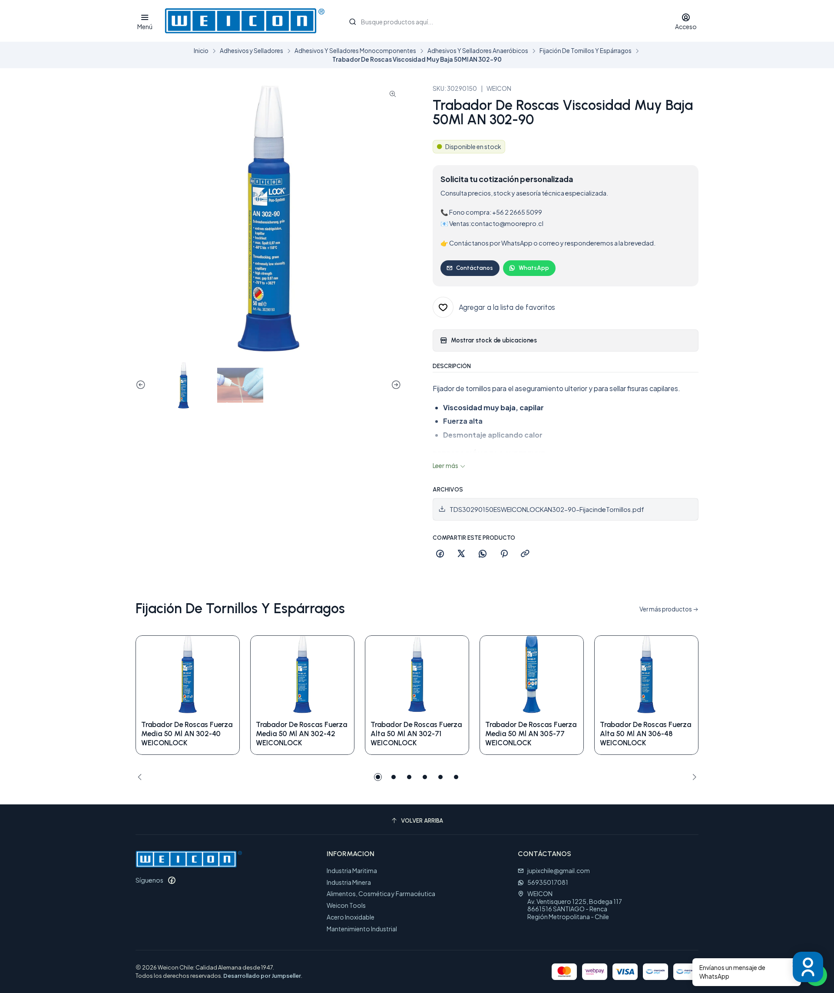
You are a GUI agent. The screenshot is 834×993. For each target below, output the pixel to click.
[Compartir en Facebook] (440, 554)
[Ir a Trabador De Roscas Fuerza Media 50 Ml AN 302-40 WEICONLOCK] (187, 675)
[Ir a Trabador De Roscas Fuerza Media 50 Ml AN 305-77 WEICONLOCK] (531, 675)
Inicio (201, 51)
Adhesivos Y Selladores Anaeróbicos (477, 51)
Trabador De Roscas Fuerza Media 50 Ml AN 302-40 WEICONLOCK (186, 733)
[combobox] (502, 21)
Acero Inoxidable (350, 917)
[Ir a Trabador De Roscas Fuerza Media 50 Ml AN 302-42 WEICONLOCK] (302, 675)
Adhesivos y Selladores (251, 51)
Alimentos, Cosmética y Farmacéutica (381, 893)
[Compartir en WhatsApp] (482, 554)
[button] (378, 777)
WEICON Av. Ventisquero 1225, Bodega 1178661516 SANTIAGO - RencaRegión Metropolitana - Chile (574, 905)
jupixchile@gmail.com (558, 870)
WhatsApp (534, 267)
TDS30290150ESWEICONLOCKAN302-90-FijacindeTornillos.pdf (547, 509)
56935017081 (547, 882)
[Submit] (352, 21)
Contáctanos (474, 267)
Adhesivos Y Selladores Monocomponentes (355, 51)
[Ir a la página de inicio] (244, 21)
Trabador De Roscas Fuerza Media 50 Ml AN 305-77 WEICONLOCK (530, 733)
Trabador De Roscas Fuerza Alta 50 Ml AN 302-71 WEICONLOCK (416, 733)
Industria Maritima (352, 870)
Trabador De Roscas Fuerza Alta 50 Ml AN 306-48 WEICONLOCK (645, 733)
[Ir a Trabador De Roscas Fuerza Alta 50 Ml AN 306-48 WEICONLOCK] (646, 675)
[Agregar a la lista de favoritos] (223, 674)
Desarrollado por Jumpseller (262, 975)
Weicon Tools (346, 905)
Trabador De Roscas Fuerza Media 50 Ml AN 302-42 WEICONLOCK (301, 733)
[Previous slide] (142, 385)
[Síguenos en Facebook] (171, 880)
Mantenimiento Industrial (362, 929)
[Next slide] (394, 385)
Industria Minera (349, 882)
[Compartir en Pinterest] (503, 554)
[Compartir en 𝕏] (461, 554)
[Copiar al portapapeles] (525, 554)
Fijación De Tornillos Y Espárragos (585, 51)
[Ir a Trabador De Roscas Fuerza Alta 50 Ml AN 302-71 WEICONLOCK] (417, 675)
